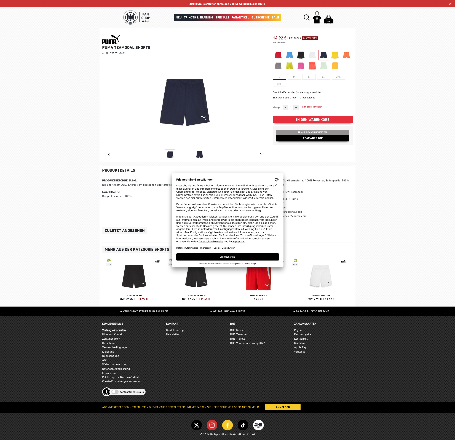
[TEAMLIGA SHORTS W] (258, 279)
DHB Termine (238, 334)
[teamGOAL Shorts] (134, 279)
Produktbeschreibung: (119, 180)
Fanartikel (240, 17)
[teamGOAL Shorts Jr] (196, 279)
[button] (306, 17)
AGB (105, 360)
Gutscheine (260, 17)
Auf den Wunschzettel (314, 132)
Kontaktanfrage (175, 330)
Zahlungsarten (111, 338)
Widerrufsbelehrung (114, 364)
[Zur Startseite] (136, 17)
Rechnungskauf (303, 334)
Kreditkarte (301, 343)
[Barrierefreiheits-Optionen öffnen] (106, 391)
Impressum (109, 373)
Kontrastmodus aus (131, 391)
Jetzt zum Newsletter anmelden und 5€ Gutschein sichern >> (227, 4)
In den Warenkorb (313, 119)
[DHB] (258, 424)
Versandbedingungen (115, 347)
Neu (179, 17)
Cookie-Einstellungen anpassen (121, 381)
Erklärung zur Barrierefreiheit (121, 377)
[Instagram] (213, 424)
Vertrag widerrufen (114, 330)
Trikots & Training (198, 17)
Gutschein (108, 343)
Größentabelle (307, 97)
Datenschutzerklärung (116, 368)
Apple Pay (300, 347)
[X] (197, 424)
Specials (222, 17)
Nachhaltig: (111, 192)
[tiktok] (244, 424)
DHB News (236, 330)
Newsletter (173, 334)
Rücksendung (110, 355)
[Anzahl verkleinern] (285, 107)
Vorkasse (299, 351)
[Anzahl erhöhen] (296, 107)
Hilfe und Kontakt (112, 334)
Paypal (298, 330)
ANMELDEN (283, 407)
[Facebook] (228, 424)
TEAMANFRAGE (313, 138)
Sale (275, 17)
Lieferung (108, 351)
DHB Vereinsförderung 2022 (247, 343)
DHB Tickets (237, 338)
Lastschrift (301, 338)
